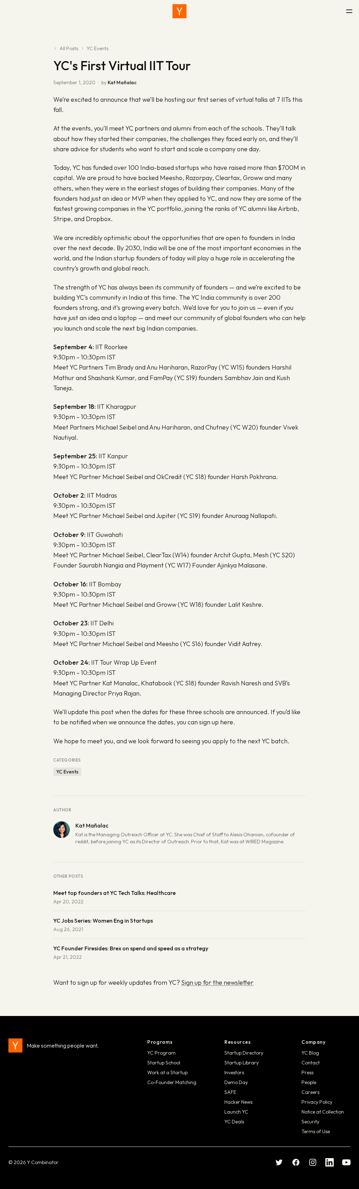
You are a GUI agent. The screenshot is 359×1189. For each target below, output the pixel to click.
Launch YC (236, 1112)
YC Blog (310, 1053)
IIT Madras (102, 495)
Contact (311, 1063)
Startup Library (241, 1063)
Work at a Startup (167, 1072)
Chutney (217, 427)
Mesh (261, 555)
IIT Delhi (102, 623)
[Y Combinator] (179, 11)
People (309, 1082)
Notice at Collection (323, 1112)
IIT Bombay (105, 584)
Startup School (163, 1063)
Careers (310, 1092)
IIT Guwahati (105, 535)
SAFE (230, 1092)
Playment (150, 565)
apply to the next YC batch (249, 741)
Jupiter (166, 516)
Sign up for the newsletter (217, 982)
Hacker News (238, 1102)
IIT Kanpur (113, 456)
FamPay (161, 378)
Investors (234, 1072)
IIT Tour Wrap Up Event (124, 662)
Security (310, 1121)
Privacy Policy (317, 1102)
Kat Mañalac (122, 82)
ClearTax (158, 555)
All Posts (69, 48)
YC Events (97, 48)
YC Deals (234, 1121)
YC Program (161, 1053)
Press (307, 1072)
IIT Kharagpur (116, 407)
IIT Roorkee (111, 347)
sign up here (216, 722)
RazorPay (204, 367)
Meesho (167, 644)
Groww (166, 604)
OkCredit (169, 477)
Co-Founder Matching (171, 1082)
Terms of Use (316, 1131)
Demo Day (236, 1082)
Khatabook (156, 683)
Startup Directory (243, 1053)
